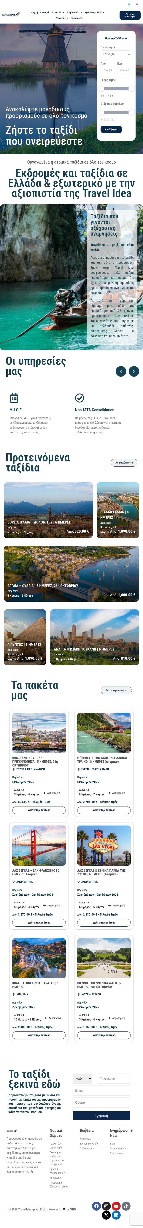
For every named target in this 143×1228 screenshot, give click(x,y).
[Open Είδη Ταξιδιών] (81, 12)
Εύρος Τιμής (108, 80)
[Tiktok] (126, 1206)
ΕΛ (129, 4)
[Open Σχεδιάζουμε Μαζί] (104, 12)
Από (103, 63)
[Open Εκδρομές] (63, 12)
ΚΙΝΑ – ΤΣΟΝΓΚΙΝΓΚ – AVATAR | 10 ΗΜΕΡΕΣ (36, 985)
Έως (120, 63)
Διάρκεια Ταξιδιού (112, 104)
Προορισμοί (108, 47)
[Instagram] (106, 1206)
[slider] (101, 88)
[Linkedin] (116, 1215)
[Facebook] (96, 1206)
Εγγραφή (101, 1116)
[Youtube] (116, 1206)
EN (137, 4)
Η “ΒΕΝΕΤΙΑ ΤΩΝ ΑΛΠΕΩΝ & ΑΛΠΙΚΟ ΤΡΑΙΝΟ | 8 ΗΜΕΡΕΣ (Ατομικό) (102, 760)
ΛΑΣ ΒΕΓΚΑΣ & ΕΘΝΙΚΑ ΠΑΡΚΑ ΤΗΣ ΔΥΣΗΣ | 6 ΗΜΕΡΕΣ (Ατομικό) (101, 872)
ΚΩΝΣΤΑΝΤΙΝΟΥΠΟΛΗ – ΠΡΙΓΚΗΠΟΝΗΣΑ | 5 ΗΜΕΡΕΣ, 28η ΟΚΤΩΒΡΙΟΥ (35, 761)
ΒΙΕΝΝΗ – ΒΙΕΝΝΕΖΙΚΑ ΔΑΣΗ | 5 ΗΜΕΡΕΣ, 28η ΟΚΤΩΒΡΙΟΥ (99, 985)
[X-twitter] (106, 1215)
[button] (121, 371)
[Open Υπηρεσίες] (67, 18)
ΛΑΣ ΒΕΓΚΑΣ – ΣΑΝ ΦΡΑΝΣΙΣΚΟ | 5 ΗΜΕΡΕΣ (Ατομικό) (35, 872)
